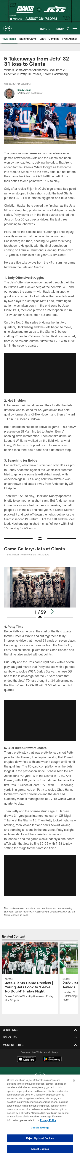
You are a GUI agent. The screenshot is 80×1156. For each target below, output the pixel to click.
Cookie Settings (40, 1127)
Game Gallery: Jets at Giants (34, 548)
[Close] (74, 1080)
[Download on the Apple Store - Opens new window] (27, 1059)
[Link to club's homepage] (7, 27)
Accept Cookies (40, 1148)
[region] (40, 1115)
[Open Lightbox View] (40, 593)
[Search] (68, 28)
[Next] (52, 611)
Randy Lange (24, 90)
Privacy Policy (48, 1120)
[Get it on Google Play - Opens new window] (52, 1061)
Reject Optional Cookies (40, 1138)
